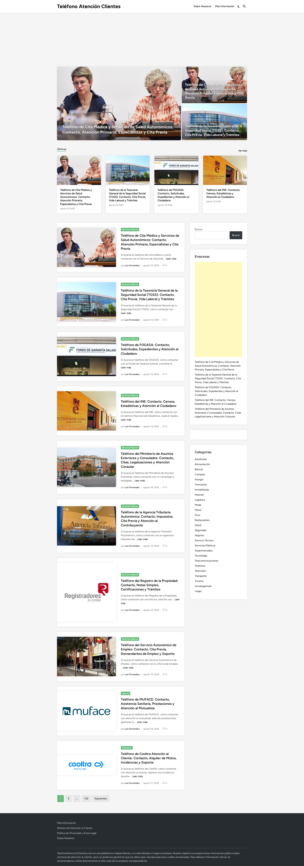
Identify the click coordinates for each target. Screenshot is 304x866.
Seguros (125, 693)
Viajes (198, 591)
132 (86, 798)
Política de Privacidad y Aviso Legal (76, 833)
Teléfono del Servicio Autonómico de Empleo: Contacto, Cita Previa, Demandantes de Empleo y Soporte (148, 649)
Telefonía (200, 565)
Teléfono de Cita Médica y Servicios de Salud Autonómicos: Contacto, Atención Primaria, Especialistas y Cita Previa (76, 196)
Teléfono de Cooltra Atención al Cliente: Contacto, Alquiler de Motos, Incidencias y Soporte (149, 758)
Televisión (200, 570)
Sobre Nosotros (202, 6)
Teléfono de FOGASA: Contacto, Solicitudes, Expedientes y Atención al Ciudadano (149, 349)
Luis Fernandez (132, 265)
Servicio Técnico (204, 540)
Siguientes (101, 798)
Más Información (224, 6)
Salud (198, 525)
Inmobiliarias (202, 489)
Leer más (171, 258)
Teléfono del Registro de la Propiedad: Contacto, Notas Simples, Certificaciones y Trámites (149, 585)
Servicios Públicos (130, 229)
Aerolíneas (201, 459)
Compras (200, 474)
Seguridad (200, 530)
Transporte (126, 748)
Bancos (199, 469)
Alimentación (202, 464)
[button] (166, 70)
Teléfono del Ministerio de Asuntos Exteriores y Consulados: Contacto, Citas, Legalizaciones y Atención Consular (218, 412)
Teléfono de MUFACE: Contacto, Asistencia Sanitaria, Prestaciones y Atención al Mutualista (147, 703)
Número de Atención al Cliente (74, 828)
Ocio (197, 515)
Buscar (198, 229)
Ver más (242, 150)
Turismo (199, 581)
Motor (198, 509)
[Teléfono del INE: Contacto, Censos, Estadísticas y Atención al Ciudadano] (225, 170)
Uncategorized (203, 586)
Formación (201, 484)
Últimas (61, 149)
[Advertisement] (152, 36)
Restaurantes (202, 520)
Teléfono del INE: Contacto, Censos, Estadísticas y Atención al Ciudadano (223, 193)
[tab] (61, 149)
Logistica (200, 499)
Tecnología (201, 555)
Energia (199, 479)
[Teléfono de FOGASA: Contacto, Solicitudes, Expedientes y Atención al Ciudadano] (176, 170)
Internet (199, 494)
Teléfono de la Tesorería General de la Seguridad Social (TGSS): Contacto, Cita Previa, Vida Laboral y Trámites (149, 294)
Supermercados (203, 550)
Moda (198, 504)
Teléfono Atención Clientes (88, 6)
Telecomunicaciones (206, 560)
